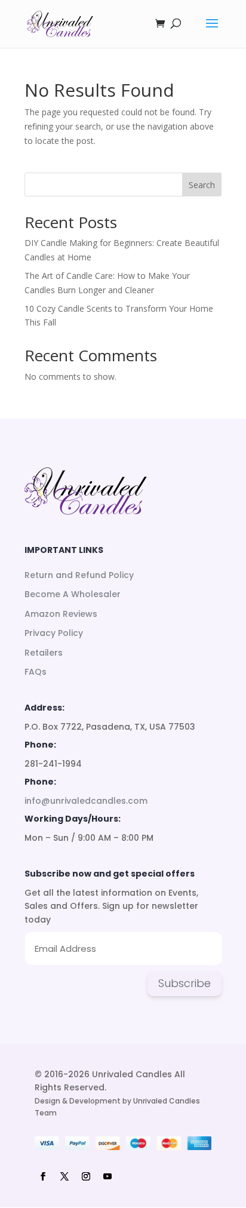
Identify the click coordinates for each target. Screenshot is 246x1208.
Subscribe (184, 983)
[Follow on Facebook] (43, 1176)
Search (202, 184)
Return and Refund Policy (79, 575)
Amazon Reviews (60, 614)
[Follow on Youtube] (107, 1176)
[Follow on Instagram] (86, 1176)
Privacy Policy (53, 633)
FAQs (35, 672)
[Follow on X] (64, 1176)
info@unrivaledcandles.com (85, 801)
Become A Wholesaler (72, 594)
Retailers (43, 653)
